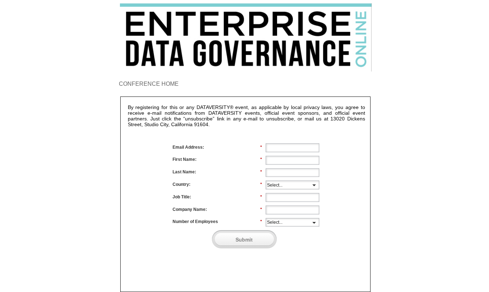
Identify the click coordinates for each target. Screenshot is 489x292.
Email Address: (217, 147)
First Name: (217, 159)
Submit (244, 239)
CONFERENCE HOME (149, 84)
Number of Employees (217, 221)
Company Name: (217, 209)
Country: (217, 184)
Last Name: (217, 171)
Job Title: (217, 196)
